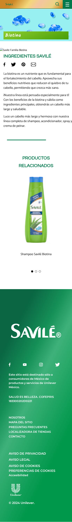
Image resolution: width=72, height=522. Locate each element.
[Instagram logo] (41, 364)
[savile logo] (36, 357)
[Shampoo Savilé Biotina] (36, 210)
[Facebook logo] (9, 364)
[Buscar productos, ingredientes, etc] (57, 4)
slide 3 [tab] (40, 271)
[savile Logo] (13, 4)
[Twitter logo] (57, 364)
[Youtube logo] (25, 364)
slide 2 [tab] (36, 271)
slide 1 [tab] (32, 271)
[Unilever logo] (16, 496)
